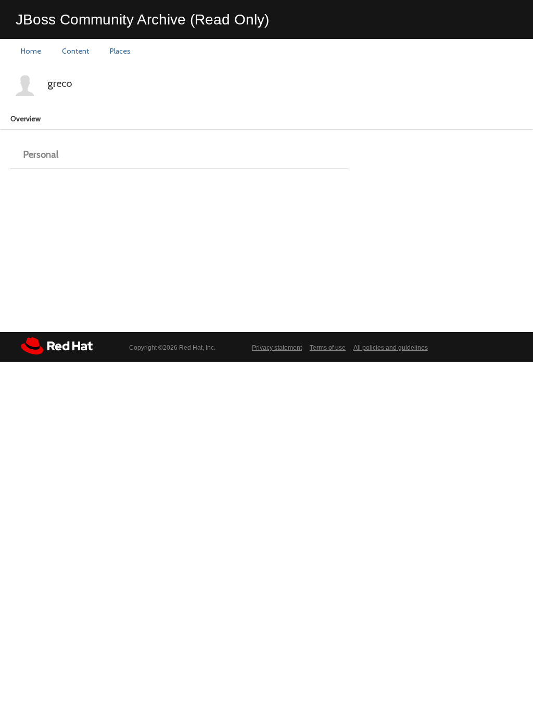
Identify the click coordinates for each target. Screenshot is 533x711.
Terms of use (328, 347)
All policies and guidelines (390, 347)
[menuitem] (31, 51)
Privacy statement (277, 347)
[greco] (25, 85)
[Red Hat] (57, 345)
